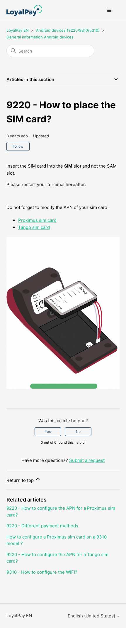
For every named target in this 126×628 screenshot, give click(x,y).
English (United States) (92, 615)
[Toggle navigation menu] (109, 10)
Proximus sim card (37, 220)
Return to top (20, 480)
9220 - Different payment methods (42, 526)
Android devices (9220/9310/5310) (68, 30)
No (78, 431)
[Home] (24, 10)
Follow (18, 146)
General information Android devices (40, 37)
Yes (48, 431)
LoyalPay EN (17, 30)
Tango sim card (34, 227)
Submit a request (87, 460)
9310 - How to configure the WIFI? (41, 572)
